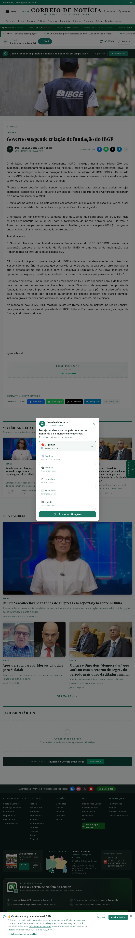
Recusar (101, 917)
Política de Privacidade (40, 926)
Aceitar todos (118, 917)
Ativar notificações (70, 514)
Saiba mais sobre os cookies (24, 934)
